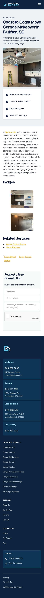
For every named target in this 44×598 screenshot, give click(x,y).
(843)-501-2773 (11, 389)
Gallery (5, 533)
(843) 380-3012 (11, 431)
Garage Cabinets (9, 452)
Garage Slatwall (8, 462)
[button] (38, 4)
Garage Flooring (9, 467)
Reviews (6, 515)
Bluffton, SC (10, 132)
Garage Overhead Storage (12, 482)
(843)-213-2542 (11, 410)
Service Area (7, 510)
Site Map (6, 578)
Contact (6, 520)
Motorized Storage (10, 487)
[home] (11, 4)
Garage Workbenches (11, 457)
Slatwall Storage (13, 247)
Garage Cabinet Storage (16, 244)
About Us (6, 505)
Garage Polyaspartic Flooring (13, 472)
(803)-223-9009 (12, 368)
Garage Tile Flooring (10, 477)
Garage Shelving (9, 447)
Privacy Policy (8, 582)
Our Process (7, 538)
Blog (4, 543)
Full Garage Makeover (11, 492)
